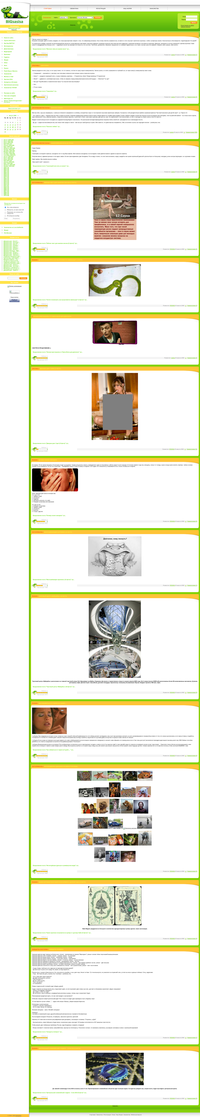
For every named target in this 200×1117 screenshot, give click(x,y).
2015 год (6, 180)
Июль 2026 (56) (8, 141)
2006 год (6, 192)
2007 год (6, 191)
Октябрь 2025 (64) (9, 153)
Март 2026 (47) (8, 146)
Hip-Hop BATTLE (9, 43)
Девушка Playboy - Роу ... (11, 259)
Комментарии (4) (192, 171)
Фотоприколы (8, 46)
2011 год (6, 185)
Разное (6, 68)
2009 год (6, 188)
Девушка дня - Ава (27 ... (11, 244)
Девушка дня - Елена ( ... (11, 252)
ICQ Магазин (8, 233)
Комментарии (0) (192, 97)
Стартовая (92, 1114)
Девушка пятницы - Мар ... (12, 251)
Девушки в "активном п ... (12, 267)
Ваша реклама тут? (14, 28)
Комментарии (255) (191, 132)
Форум (6, 60)
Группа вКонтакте (9, 40)
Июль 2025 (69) (8, 157)
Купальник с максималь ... (12, 257)
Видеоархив (8, 51)
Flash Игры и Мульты (10, 71)
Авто (5, 65)
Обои (5, 62)
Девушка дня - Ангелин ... (12, 242)
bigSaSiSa (18, 1115)
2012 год (6, 184)
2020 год (6, 173)
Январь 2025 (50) (9, 166)
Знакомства (7, 73)
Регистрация (107, 1114)
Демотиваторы (8, 49)
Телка (113, 1114)
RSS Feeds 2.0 (8, 98)
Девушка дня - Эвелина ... (12, 255)
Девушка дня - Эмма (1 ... (11, 270)
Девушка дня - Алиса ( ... (11, 264)
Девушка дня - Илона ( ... (11, 249)
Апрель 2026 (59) (9, 145)
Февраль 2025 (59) (9, 164)
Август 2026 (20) (9, 139)
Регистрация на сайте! (187, 25)
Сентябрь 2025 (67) (10, 155)
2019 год (6, 174)
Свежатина (99, 1114)
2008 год (6, 189)
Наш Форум (119, 1114)
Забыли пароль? (186, 26)
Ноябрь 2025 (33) (9, 152)
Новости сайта (8, 37)
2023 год (6, 169)
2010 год (6, 187)
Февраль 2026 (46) (9, 148)
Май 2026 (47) (8, 144)
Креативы (7, 54)
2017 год (6, 177)
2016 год (6, 178)
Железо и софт (8, 76)
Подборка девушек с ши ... (12, 262)
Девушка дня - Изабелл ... (12, 253)
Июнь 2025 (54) (8, 159)
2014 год (6, 181)
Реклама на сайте (9, 93)
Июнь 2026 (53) (8, 142)
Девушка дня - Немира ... (11, 245)
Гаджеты (6, 57)
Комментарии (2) (192, 305)
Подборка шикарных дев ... (12, 256)
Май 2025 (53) (8, 160)
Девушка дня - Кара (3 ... (11, 246)
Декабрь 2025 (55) (9, 151)
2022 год (6, 170)
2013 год (6, 182)
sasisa (173, 54)
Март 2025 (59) (8, 163)
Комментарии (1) (192, 54)
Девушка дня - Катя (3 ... (11, 241)
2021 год (6, 171)
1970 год (6, 195)
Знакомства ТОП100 (10, 87)
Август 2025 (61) (9, 156)
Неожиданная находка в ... (12, 269)
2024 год (6, 167)
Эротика (35, 368)
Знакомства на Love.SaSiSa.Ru (13, 227)
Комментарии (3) (192, 249)
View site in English (10, 95)
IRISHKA (172, 249)
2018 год (6, 175)
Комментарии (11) (192, 449)
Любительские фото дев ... (12, 263)
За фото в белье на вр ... (11, 260)
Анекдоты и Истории (10, 82)
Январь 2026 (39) (9, 149)
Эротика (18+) (8, 79)
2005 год (6, 193)
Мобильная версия (136, 1114)
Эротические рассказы (11, 85)
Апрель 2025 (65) (9, 162)
